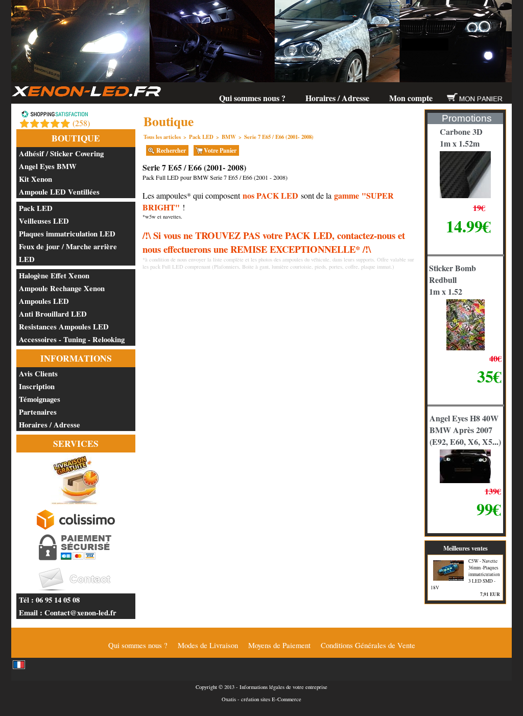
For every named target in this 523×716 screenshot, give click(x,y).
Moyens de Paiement (279, 645)
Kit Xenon (35, 179)
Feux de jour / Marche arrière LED (68, 253)
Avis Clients (38, 373)
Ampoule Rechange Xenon (62, 288)
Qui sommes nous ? (252, 98)
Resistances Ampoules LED (64, 326)
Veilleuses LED (44, 221)
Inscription (37, 386)
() (81, 122)
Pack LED (36, 208)
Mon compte (411, 98)
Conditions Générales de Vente (368, 645)
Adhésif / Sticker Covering (61, 153)
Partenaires (38, 412)
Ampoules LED (44, 301)
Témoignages (39, 399)
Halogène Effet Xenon (54, 275)
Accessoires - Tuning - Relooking (72, 339)
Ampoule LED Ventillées (59, 191)
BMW (229, 137)
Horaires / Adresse (337, 98)
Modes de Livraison (208, 645)
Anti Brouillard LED (53, 313)
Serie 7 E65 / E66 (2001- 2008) (279, 137)
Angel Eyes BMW (48, 166)
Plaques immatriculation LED (67, 233)
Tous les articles (162, 137)
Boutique (76, 138)
